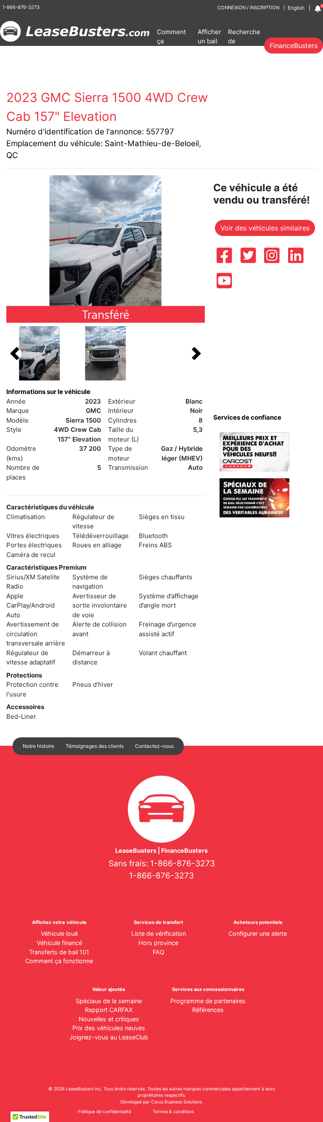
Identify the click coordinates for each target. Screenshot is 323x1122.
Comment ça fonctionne (173, 41)
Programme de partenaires (208, 1000)
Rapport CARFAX (108, 1009)
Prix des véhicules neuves (108, 1027)
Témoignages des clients (95, 746)
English (296, 8)
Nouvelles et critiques (109, 1019)
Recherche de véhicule (244, 41)
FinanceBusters (294, 45)
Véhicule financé (59, 942)
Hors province (158, 942)
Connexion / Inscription (248, 8)
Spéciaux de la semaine (109, 1000)
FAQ (158, 952)
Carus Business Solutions (176, 1102)
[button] (14, 353)
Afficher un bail (209, 37)
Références (208, 1009)
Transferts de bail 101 (59, 952)
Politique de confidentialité (104, 1111)
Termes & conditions (173, 1111)
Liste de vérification (158, 933)
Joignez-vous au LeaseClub (108, 1037)
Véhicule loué (59, 933)
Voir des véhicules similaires (265, 228)
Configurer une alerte (257, 933)
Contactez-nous (154, 746)
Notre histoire (38, 746)
